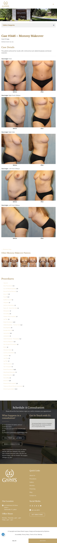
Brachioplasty (7, 327)
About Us (32, 475)
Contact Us (33, 495)
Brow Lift (5, 294)
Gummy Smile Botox (8, 305)
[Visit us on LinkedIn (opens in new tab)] (36, 505)
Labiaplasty (6, 336)
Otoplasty (5, 302)
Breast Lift (6, 380)
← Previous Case (6, 249)
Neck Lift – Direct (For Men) (10, 308)
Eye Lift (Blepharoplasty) (9, 288)
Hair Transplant (7, 366)
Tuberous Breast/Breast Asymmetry (12, 386)
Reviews (32, 485)
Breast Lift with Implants (9, 383)
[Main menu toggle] (53, 4)
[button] (13, 438)
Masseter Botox (7, 350)
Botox (5, 347)
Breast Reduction (7, 375)
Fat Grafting (6, 313)
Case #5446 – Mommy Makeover (22, 36)
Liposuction (6, 333)
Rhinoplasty (6, 311)
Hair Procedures (7, 364)
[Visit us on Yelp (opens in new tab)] (38, 505)
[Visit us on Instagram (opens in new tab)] (30, 505)
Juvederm (6, 355)
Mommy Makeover (8, 341)
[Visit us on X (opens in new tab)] (34, 505)
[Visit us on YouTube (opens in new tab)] (40, 505)
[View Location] (3, 505)
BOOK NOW (43, 540)
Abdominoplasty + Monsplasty (11, 338)
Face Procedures (7, 285)
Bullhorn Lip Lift (7, 299)
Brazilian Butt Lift (7, 330)
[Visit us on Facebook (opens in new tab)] (32, 505)
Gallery (32, 482)
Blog (31, 492)
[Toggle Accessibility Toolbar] (3, 534)
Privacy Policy (25, 534)
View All (5, 283)
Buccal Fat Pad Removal (9, 291)
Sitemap (40, 534)
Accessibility (18, 534)
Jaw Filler (5, 358)
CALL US (14, 540)
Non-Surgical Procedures (10, 344)
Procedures (33, 479)
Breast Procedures (8, 369)
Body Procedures (8, 322)
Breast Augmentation (8, 389)
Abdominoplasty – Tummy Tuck (11, 325)
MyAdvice (46, 531)
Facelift (5, 297)
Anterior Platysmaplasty (9, 316)
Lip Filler (5, 319)
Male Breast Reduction (9, 372)
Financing (32, 489)
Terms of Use (33, 534)
